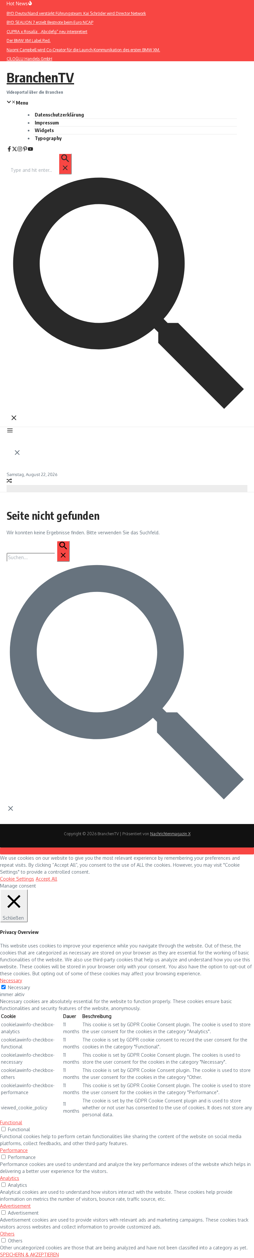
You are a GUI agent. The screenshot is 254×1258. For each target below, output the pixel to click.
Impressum (47, 122)
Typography (48, 138)
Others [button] (7, 1233)
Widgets (44, 130)
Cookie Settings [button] (17, 879)
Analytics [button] (9, 1178)
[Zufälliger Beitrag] (9, 481)
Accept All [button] (46, 879)
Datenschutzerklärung (59, 115)
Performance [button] (14, 1150)
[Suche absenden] (65, 163)
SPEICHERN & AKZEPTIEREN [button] (29, 1254)
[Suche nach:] (41, 170)
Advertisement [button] (15, 1206)
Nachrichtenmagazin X (170, 833)
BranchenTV (40, 77)
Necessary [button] (11, 980)
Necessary (19, 987)
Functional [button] (11, 1122)
